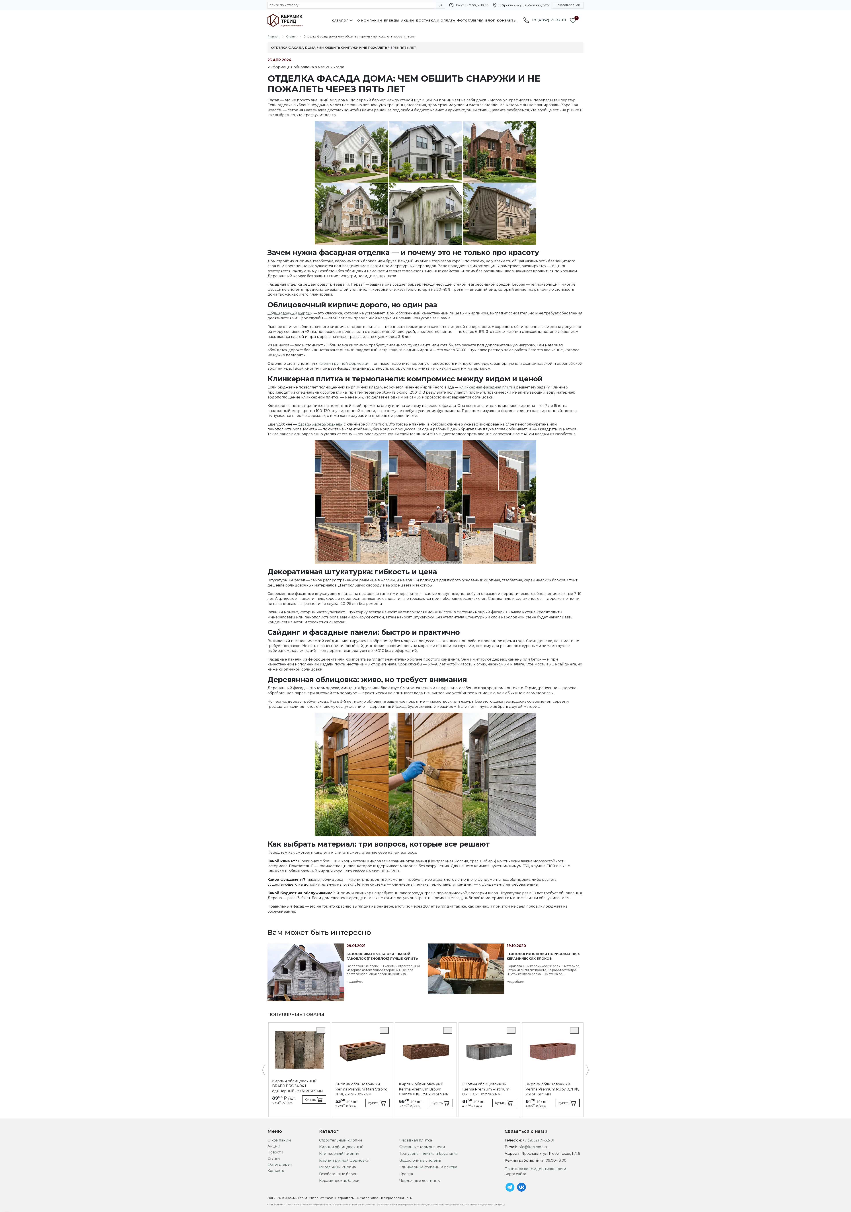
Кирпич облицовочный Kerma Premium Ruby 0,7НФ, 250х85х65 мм (552, 1089)
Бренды (391, 20)
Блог (490, 20)
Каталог (340, 20)
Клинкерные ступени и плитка (428, 1167)
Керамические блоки (339, 1181)
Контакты (507, 20)
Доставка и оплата (435, 20)
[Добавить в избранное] (320, 1030)
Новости (275, 1152)
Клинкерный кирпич (339, 1153)
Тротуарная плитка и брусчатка (428, 1153)
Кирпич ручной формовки (344, 1160)
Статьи (273, 1158)
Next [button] (585, 1070)
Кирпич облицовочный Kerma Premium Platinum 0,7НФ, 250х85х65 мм (485, 1089)
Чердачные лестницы (420, 1181)
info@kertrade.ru (533, 1147)
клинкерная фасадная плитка (487, 387)
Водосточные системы (420, 1160)
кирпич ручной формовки (343, 363)
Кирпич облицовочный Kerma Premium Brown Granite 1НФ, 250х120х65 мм (424, 1089)
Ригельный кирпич (337, 1167)
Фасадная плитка (415, 1140)
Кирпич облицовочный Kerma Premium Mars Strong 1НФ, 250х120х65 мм (362, 1089)
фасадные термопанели (320, 424)
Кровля (406, 1174)
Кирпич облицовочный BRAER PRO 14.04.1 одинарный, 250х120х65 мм (297, 1086)
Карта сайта (515, 1174)
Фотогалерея (470, 20)
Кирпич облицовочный (341, 1147)
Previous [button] (265, 1070)
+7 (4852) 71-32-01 (549, 20)
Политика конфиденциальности (535, 1169)
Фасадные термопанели (422, 1147)
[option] (299, 1069)
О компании (369, 20)
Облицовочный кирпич (290, 313)
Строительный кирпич (340, 1140)
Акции (407, 20)
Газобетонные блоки (338, 1174)
